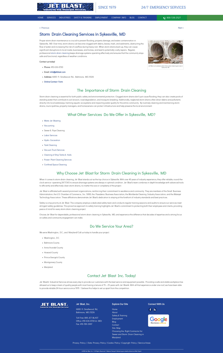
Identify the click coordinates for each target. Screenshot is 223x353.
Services (51, 18)
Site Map (116, 328)
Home (40, 18)
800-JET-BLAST (91, 318)
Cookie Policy (113, 343)
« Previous (44, 28)
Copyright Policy (129, 343)
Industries (64, 18)
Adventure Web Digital (135, 351)
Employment (101, 18)
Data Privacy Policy (97, 343)
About (114, 312)
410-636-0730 (88, 321)
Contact (142, 18)
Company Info (118, 18)
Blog (132, 18)
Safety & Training (83, 18)
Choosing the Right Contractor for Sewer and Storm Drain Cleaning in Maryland (128, 334)
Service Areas (144, 343)
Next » (181, 28)
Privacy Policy (79, 343)
